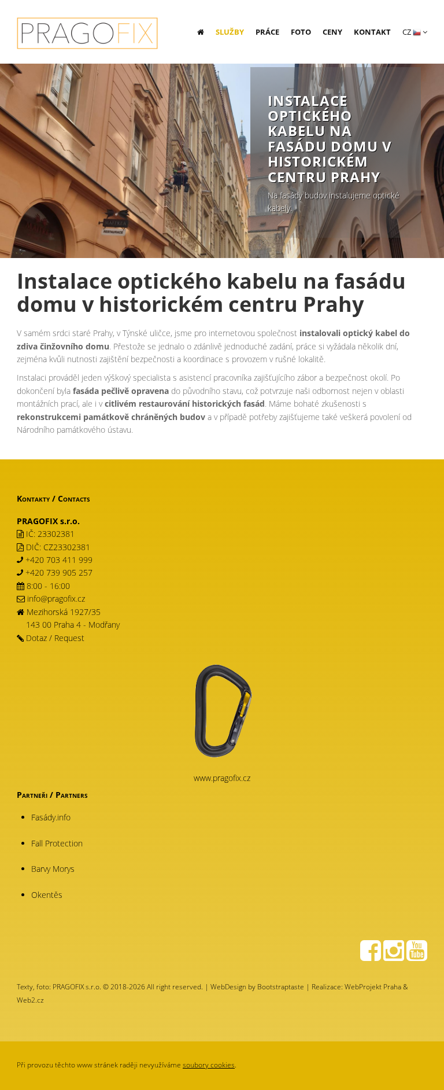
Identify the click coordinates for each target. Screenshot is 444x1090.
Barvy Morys (53, 868)
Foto (301, 32)
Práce (267, 32)
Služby (230, 32)
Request (69, 637)
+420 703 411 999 (58, 559)
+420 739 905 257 (58, 572)
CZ (407, 32)
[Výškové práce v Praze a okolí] (83, 23)
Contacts (74, 498)
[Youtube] (416, 956)
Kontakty (33, 498)
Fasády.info (51, 817)
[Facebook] (370, 956)
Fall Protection (57, 843)
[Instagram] (393, 956)
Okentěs (46, 894)
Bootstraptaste (280, 987)
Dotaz (36, 637)
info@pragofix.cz (56, 598)
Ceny (332, 32)
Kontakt (372, 32)
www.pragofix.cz (222, 777)
